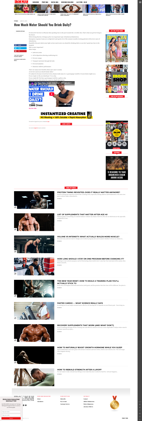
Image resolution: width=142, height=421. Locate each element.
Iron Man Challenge (67, 2)
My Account (63, 401)
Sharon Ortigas (20, 31)
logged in (36, 128)
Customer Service (65, 404)
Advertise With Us (88, 406)
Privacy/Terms (125, 418)
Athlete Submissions (88, 401)
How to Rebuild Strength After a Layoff (79, 370)
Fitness (16, 21)
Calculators (40, 401)
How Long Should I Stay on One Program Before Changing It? (90, 259)
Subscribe (36, 2)
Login (48, 121)
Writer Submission (88, 404)
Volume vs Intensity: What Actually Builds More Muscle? (88, 237)
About (38, 399)
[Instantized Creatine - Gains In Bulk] (66, 118)
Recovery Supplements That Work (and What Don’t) (85, 325)
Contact (85, 399)
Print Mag (45, 2)
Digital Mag (54, 2)
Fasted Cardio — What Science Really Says (80, 303)
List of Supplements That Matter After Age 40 (82, 214)
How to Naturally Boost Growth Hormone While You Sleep (89, 347)
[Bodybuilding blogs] (115, 411)
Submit (11, 418)
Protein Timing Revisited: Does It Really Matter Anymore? (88, 192)
